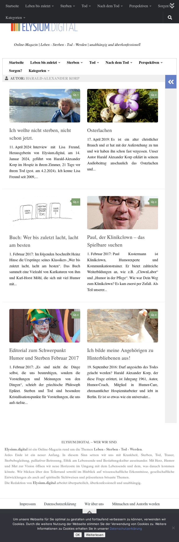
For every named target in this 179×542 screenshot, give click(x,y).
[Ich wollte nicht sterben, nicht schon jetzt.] (44, 105)
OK (78, 535)
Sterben (66, 5)
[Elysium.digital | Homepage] (44, 27)
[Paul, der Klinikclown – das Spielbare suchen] (122, 212)
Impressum (28, 503)
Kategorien (14, 17)
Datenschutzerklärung (60, 503)
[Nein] (173, 527)
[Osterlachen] (122, 105)
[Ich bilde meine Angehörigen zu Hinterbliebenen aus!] (122, 325)
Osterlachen (99, 130)
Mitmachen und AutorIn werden (136, 503)
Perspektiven (138, 5)
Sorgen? (164, 5)
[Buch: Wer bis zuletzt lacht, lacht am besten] (44, 213)
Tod (84, 5)
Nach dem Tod (108, 5)
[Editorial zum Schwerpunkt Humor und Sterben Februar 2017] (44, 325)
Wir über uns (94, 503)
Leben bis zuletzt (37, 5)
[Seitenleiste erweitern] (171, 82)
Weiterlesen (94, 535)
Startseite (12, 5)
